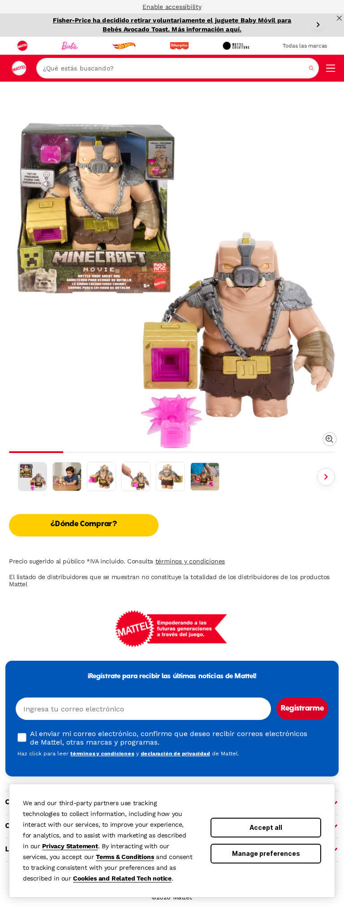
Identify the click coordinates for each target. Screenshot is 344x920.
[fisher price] (179, 46)
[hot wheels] (123, 46)
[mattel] (22, 46)
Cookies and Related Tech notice (122, 878)
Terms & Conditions (125, 856)
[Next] (318, 24)
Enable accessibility (172, 7)
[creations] (236, 46)
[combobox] (177, 68)
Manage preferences (266, 853)
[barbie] (70, 46)
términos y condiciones (190, 561)
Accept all (265, 827)
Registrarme (302, 708)
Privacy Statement (70, 846)
